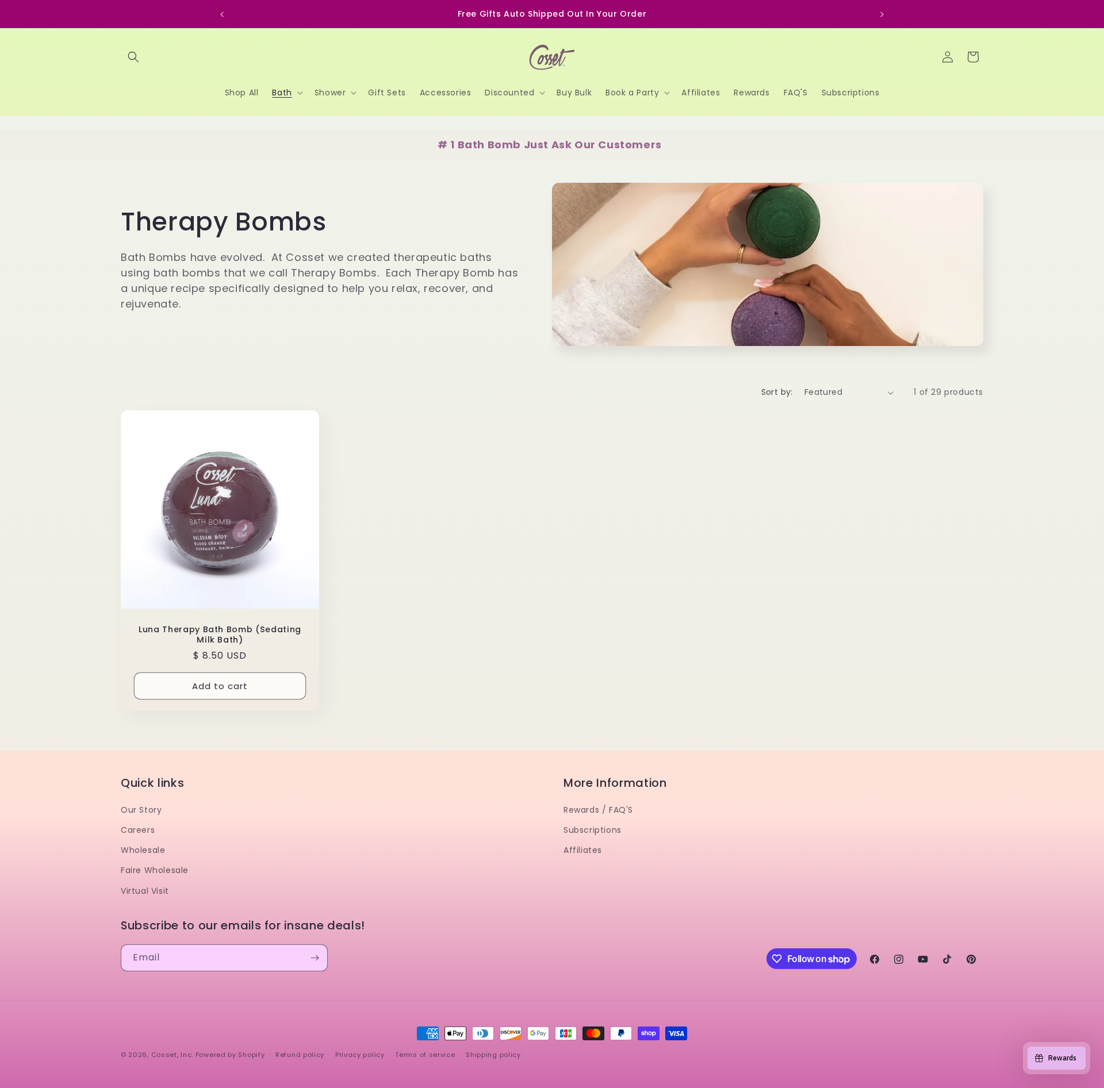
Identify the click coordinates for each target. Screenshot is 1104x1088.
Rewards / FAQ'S (598, 810)
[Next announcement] (882, 14)
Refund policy (299, 1054)
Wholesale (143, 850)
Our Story (141, 810)
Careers (138, 830)
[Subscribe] (314, 957)
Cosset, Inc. (172, 1054)
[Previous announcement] (222, 14)
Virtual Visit (145, 891)
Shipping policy (493, 1054)
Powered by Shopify (230, 1054)
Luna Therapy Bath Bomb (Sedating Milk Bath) (220, 634)
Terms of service (425, 1054)
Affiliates (583, 850)
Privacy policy (360, 1054)
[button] (133, 57)
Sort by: (777, 392)
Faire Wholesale (155, 870)
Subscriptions (593, 830)
